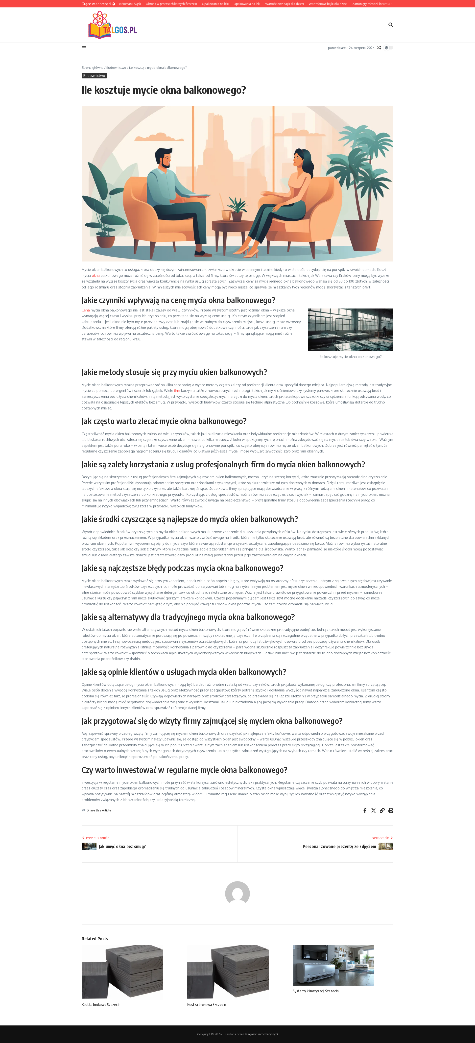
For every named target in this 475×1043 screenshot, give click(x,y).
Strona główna (92, 68)
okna (96, 275)
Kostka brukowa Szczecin (101, 1004)
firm (177, 390)
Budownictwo (116, 68)
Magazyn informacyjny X (261, 1034)
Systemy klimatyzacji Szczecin (316, 991)
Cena (86, 310)
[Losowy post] (379, 48)
